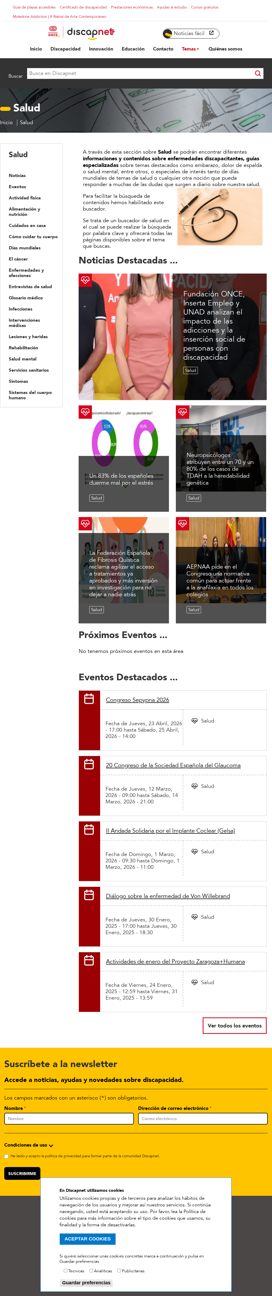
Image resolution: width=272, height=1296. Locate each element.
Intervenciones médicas (24, 322)
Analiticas (103, 1271)
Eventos (17, 186)
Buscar (15, 76)
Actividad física (25, 197)
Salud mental (22, 359)
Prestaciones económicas (132, 7)
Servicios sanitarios (29, 370)
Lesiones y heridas (28, 336)
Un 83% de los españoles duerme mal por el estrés (121, 479)
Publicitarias (133, 1271)
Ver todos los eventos (235, 1025)
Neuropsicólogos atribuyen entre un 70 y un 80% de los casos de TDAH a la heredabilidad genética (220, 469)
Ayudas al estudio (172, 7)
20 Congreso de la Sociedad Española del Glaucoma (173, 765)
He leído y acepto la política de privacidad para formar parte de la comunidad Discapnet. (85, 1156)
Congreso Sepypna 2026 (137, 700)
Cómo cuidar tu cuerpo (33, 236)
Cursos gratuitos (204, 7)
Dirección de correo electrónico (173, 1108)
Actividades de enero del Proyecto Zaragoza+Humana (175, 961)
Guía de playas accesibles (34, 7)
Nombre (13, 1108)
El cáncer (18, 259)
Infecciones (20, 309)
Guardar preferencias (86, 1282)
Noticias (17, 175)
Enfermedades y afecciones (26, 272)
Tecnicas (76, 1271)
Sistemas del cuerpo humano (30, 395)
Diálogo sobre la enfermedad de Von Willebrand (168, 896)
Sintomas (18, 381)
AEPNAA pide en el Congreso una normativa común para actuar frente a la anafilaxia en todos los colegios (219, 580)
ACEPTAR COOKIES (88, 1239)
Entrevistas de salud (30, 286)
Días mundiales (25, 247)
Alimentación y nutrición (24, 211)
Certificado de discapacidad (83, 7)
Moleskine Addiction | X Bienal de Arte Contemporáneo (59, 16)
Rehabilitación (23, 347)
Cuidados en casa (27, 225)
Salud (190, 370)
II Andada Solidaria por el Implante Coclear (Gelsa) (170, 830)
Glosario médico (26, 297)
